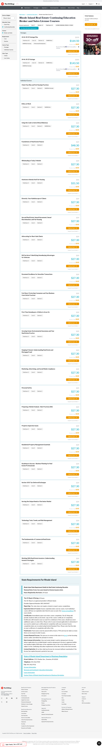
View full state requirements (30, 28)
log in (65, 635)
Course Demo (23, 713)
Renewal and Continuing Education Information (38, 670)
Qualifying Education (45, 710)
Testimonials (23, 721)
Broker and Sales (8, 33)
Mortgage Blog (44, 701)
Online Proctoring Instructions (26, 719)
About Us (63, 689)
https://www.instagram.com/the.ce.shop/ (2, 698)
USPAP (42, 712)
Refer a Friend (71, 7)
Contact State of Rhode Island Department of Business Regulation (44, 675)
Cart (99, 4)
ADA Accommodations (86, 703)
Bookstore (63, 7)
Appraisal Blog (44, 719)
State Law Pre (43, 691)
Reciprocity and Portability (26, 728)
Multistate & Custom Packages (26, 704)
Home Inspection (54, 7)
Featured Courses (24, 706)
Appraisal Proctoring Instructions (47, 721)
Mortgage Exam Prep (45, 693)
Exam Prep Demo (24, 715)
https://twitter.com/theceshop (2, 702)
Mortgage (35, 7)
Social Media (64, 704)
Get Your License (24, 691)
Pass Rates (23, 724)
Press (62, 697)
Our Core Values (65, 691)
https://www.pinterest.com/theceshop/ (7, 702)
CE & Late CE (43, 695)
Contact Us (84, 698)
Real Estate (27, 7)
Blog (78, 7)
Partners (42, 703)
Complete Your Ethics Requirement (27, 726)
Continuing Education (9, 27)
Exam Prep (6, 24)
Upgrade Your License (25, 700)
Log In (83, 689)
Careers (63, 702)
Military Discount (65, 711)
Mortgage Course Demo (45, 705)
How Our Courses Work (25, 717)
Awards (63, 700)
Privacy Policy (34, 733)
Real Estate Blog (24, 711)
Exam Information (29, 672)
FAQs (83, 701)
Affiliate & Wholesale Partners (67, 709)
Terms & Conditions (68, 611)
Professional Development (26, 702)
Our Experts (64, 693)
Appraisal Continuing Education (47, 714)
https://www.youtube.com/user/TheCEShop (12, 698)
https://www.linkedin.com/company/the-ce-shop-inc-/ (17, 698)
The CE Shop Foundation (66, 695)
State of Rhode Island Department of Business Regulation (45, 656)
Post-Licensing (24, 695)
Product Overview (24, 689)
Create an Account (85, 691)
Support (91, 4)
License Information (30, 667)
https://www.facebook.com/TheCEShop (7, 698)
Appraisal (44, 7)
